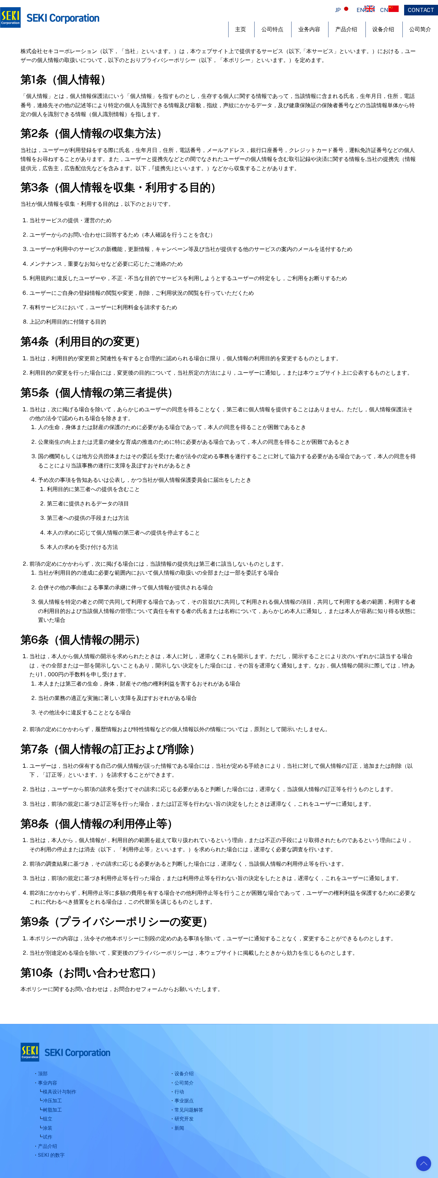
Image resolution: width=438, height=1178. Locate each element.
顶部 (43, 1073)
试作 (47, 1137)
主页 (240, 29)
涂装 (47, 1128)
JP (338, 10)
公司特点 (272, 29)
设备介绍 (383, 29)
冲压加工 (52, 1100)
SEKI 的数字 (51, 1155)
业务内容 (309, 29)
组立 (47, 1118)
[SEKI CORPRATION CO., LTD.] (49, 24)
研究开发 (184, 1118)
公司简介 (184, 1083)
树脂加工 (52, 1110)
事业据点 (184, 1100)
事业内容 (47, 1083)
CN (384, 10)
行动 (179, 1091)
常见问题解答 (189, 1110)
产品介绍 (346, 29)
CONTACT (421, 10)
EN (360, 10)
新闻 (179, 1128)
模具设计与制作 (59, 1091)
